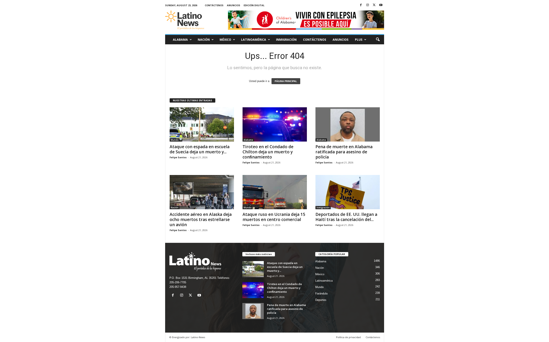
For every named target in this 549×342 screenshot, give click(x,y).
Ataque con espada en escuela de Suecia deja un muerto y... (199, 149)
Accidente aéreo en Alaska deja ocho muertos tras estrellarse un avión (201, 219)
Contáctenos (214, 5)
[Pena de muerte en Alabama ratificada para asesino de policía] (347, 124)
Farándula (321, 293)
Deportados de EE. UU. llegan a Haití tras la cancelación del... (346, 217)
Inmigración (286, 39)
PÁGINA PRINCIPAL (286, 81)
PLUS (358, 39)
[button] (377, 39)
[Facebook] (360, 5)
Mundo (175, 139)
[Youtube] (380, 5)
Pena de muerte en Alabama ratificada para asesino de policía (344, 152)
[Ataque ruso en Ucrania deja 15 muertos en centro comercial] (275, 192)
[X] (374, 5)
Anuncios (233, 5)
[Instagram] (367, 5)
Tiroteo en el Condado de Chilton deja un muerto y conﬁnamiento (268, 152)
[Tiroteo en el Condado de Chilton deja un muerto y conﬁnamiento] (275, 124)
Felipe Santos (178, 157)
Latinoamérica (253, 39)
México (225, 39)
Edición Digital (254, 5)
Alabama (180, 39)
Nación (204, 39)
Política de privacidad (348, 337)
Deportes (320, 300)
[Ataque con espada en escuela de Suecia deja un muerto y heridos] (202, 124)
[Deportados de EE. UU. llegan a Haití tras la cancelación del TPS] (347, 192)
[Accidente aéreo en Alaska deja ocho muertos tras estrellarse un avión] (202, 192)
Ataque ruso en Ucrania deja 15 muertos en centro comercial (274, 217)
